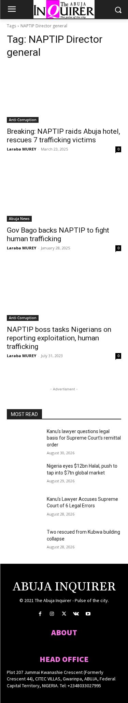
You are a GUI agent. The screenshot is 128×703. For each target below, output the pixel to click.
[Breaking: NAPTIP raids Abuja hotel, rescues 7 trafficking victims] (64, 94)
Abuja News (19, 218)
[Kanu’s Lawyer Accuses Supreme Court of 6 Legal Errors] (24, 508)
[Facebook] (40, 614)
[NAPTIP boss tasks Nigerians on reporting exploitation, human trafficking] (64, 292)
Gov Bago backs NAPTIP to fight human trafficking (58, 234)
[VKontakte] (76, 614)
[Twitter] (64, 614)
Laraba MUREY (21, 149)
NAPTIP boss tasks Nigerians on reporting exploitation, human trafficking (59, 338)
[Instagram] (52, 614)
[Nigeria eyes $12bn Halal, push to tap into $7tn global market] (24, 475)
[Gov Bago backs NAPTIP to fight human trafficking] (64, 193)
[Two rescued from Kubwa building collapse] (24, 541)
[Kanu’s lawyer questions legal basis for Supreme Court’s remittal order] (24, 440)
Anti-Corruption (23, 119)
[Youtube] (88, 614)
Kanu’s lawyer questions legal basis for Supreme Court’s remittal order (84, 438)
